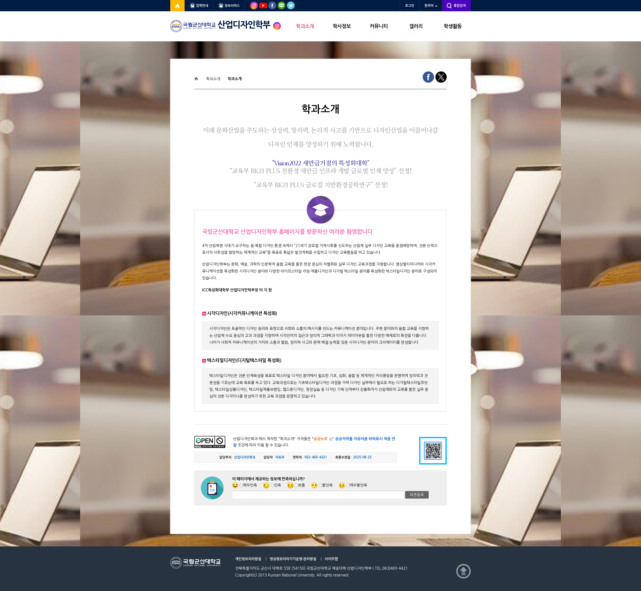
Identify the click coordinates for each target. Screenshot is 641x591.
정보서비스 (232, 5)
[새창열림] (177, 5)
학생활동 (453, 26)
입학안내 (202, 5)
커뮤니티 (379, 26)
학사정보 (342, 26)
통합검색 (460, 5)
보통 (301, 485)
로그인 (409, 5)
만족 (277, 485)
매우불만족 (358, 485)
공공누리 (320, 439)
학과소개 (305, 26)
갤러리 (416, 26)
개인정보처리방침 (248, 559)
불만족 (327, 485)
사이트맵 (331, 559)
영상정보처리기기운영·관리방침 (293, 559)
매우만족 (250, 485)
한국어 (428, 5)
